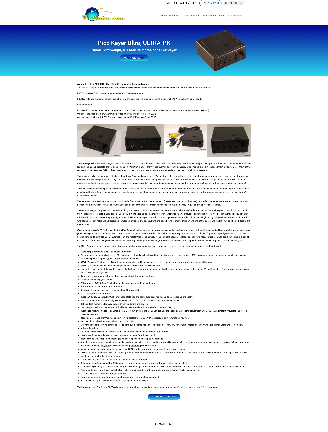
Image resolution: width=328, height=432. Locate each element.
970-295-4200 (210, 3)
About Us (224, 15)
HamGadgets (209, 15)
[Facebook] (226, 3)
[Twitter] (231, 3)
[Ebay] (241, 3)
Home (164, 15)
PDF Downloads (192, 15)
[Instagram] (236, 3)
